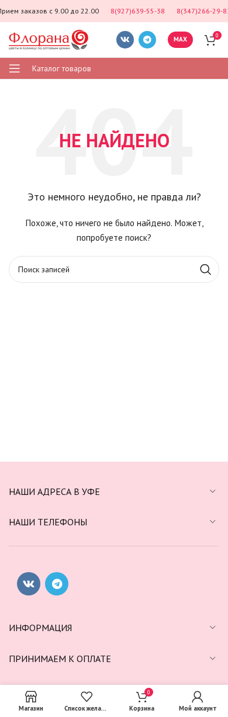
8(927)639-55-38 (137, 10)
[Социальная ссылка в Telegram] (147, 40)
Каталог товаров (61, 68)
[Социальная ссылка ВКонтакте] (125, 40)
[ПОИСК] (205, 269)
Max (180, 39)
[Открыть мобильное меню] (14, 68)
